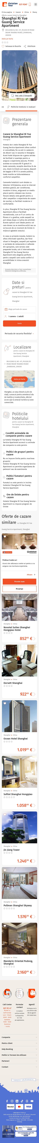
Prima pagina (7, 12)
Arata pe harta (7, 39)
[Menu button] (35, 4)
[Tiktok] (22, 1101)
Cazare (18, 12)
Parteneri (5, 1061)
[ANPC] (8, 1131)
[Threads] (27, 1101)
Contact (5, 1067)
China (26, 12)
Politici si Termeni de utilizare (14, 1055)
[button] (30, 46)
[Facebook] (7, 1101)
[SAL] (26, 1128)
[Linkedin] (17, 1101)
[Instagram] (12, 1101)
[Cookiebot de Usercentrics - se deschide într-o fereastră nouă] (28, 552)
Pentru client (7, 1043)
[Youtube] (32, 1101)
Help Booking (7, 1049)
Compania (6, 1037)
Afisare (29, 575)
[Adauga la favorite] (5, 536)
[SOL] (26, 1134)
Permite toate (19, 581)
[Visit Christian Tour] (10, 4)
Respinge (19, 589)
